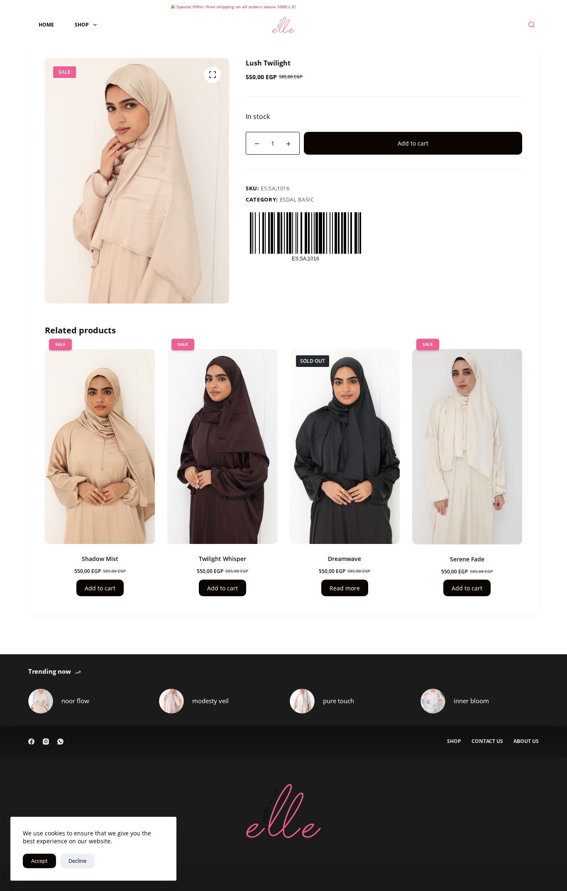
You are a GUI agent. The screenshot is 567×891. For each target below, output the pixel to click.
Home (46, 24)
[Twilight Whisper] (222, 446)
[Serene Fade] (467, 446)
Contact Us (487, 741)
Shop (82, 24)
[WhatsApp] (60, 741)
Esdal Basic (297, 199)
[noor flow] (40, 701)
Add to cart (413, 143)
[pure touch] (302, 701)
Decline (77, 860)
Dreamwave (344, 559)
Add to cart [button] (100, 588)
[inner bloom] (432, 701)
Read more (345, 588)
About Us (526, 741)
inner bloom (471, 701)
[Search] (531, 25)
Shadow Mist (100, 559)
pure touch (338, 701)
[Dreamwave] (345, 446)
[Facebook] (31, 741)
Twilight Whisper (222, 559)
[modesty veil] (171, 701)
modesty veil (210, 701)
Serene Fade (467, 559)
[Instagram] (46, 741)
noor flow (75, 701)
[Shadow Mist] (100, 446)
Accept (39, 860)
